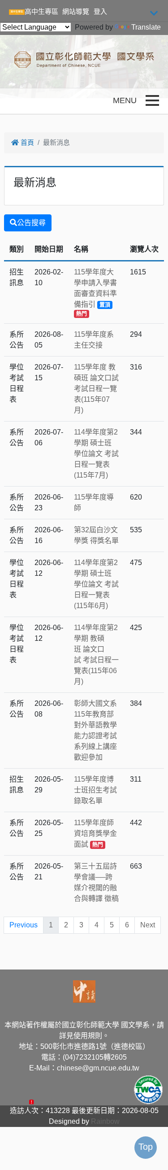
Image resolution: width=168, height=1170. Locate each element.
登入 (100, 11)
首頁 (26, 142)
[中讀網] (84, 991)
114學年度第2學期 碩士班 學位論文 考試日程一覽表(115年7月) (96, 453)
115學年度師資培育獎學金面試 (95, 833)
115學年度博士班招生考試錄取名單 (95, 790)
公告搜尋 (31, 222)
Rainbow (105, 1121)
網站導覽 (75, 11)
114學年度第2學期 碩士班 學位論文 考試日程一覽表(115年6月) (96, 584)
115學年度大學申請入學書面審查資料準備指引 (95, 292)
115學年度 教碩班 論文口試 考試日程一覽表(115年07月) (96, 388)
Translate (146, 27)
